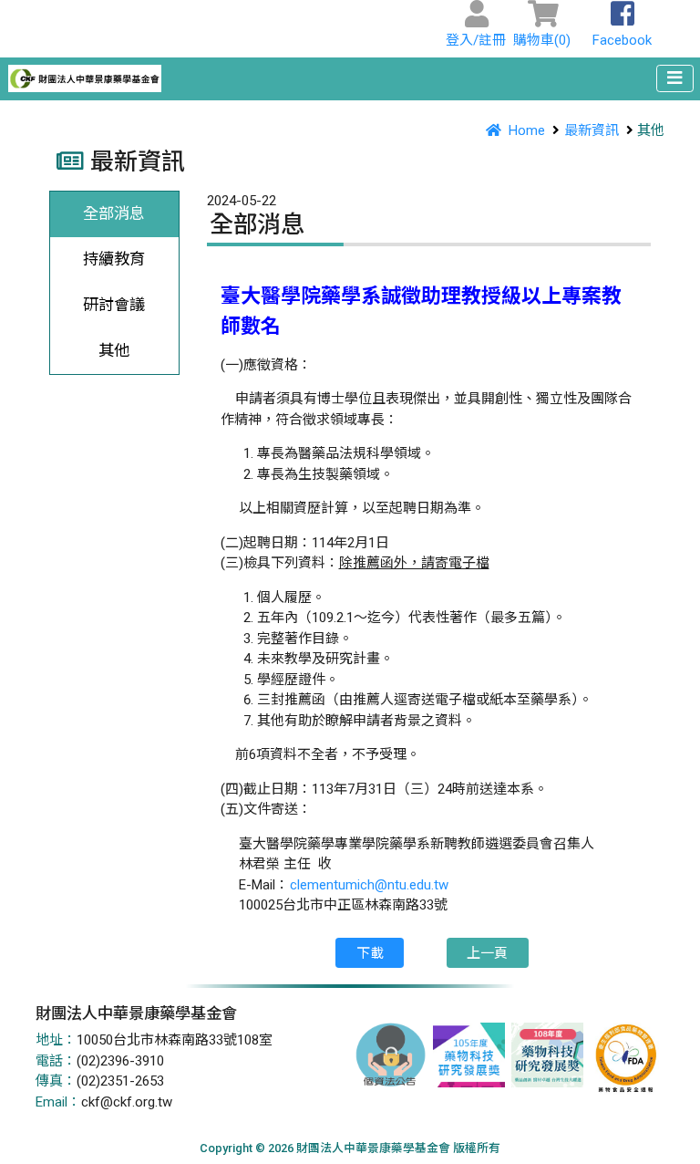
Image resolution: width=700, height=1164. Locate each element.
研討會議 (114, 305)
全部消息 (114, 213)
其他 (113, 350)
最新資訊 (591, 130)
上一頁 (487, 953)
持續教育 (114, 259)
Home (527, 130)
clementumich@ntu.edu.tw (369, 885)
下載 (370, 953)
